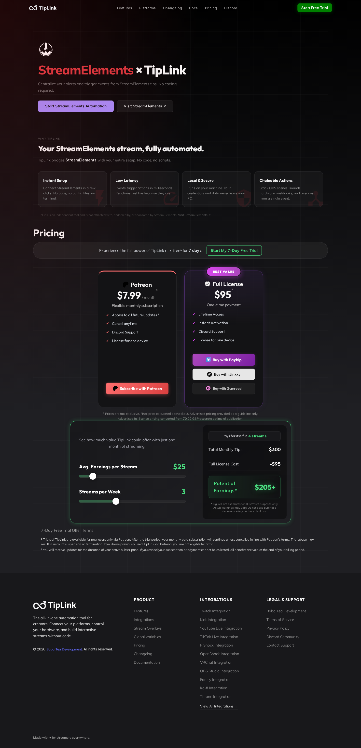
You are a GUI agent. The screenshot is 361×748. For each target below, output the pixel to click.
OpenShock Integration (219, 653)
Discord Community (282, 636)
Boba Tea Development (64, 649)
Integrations (144, 619)
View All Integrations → (219, 706)
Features (124, 8)
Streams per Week (100, 492)
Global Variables (147, 636)
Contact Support (280, 645)
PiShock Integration (216, 645)
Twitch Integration (215, 611)
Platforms (147, 8)
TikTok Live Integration (219, 636)
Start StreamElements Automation (76, 106)
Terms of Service (280, 619)
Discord (230, 8)
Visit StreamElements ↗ (145, 106)
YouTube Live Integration (221, 628)
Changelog (172, 8)
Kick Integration (213, 619)
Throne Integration (216, 696)
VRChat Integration (216, 662)
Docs (193, 8)
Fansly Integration (215, 679)
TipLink (47, 8)
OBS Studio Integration (219, 671)
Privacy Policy (278, 628)
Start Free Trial (315, 8)
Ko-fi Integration (213, 688)
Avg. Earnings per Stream (108, 466)
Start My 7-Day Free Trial (234, 250)
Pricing (211, 8)
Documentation (147, 662)
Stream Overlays (148, 628)
